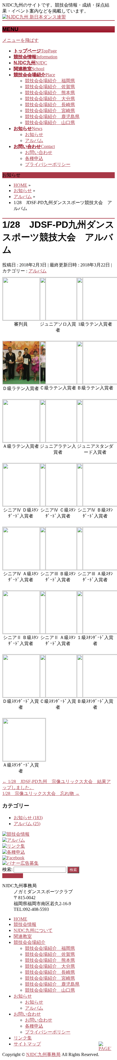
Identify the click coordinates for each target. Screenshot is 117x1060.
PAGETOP (12, 875)
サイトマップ (27, 1043)
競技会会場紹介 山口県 (50, 122)
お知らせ (34, 134)
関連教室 (23, 936)
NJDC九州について (33, 930)
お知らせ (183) (28, 817)
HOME (20, 919)
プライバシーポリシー (47, 164)
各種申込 (34, 158)
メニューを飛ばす (20, 40)
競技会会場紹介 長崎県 (50, 104)
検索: (7, 869)
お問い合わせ (38, 152)
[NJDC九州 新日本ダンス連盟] (34, 17)
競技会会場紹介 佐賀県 (50, 86)
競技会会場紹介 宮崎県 (50, 110)
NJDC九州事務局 (43, 1054)
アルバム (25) (27, 823)
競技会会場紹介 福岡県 (50, 80)
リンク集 (23, 1038)
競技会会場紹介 (29, 942)
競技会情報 (25, 924)
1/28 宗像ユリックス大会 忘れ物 (41, 793)
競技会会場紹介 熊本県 (50, 92)
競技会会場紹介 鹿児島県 (52, 116)
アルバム (34, 140)
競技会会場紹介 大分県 (50, 98)
